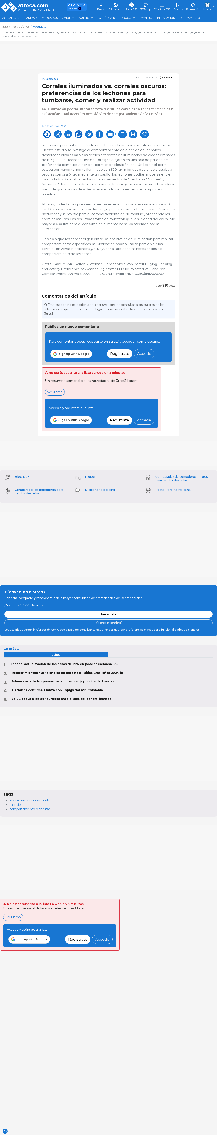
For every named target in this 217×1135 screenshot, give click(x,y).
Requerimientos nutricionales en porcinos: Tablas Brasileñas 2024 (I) (67, 673)
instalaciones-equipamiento (30, 800)
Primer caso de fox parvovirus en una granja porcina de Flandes (63, 681)
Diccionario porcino (100, 490)
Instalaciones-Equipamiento (178, 17)
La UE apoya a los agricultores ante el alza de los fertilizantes (61, 699)
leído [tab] (56, 654)
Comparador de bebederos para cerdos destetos (39, 491)
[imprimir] (133, 134)
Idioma (165, 77)
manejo (15, 805)
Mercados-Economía (58, 17)
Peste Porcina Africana (173, 490)
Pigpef (90, 477)
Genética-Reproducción (117, 17)
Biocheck (22, 477)
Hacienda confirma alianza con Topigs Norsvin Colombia (57, 690)
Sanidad (31, 17)
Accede (144, 353)
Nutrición (86, 17)
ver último (55, 392)
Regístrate (119, 353)
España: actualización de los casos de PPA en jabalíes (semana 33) (64, 664)
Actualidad (10, 17)
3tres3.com (33, 5)
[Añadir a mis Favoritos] (122, 134)
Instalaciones (50, 79)
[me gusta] (144, 134)
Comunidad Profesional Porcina (37, 10)
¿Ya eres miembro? (108, 623)
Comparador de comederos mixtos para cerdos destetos (181, 478)
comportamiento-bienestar (30, 809)
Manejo (146, 17)
